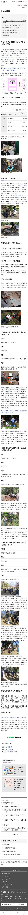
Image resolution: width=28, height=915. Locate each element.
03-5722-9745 (10, 749)
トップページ (3, 861)
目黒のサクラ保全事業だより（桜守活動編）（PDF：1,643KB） (14, 69)
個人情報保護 (6, 873)
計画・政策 (14, 861)
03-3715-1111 (9, 898)
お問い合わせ (6, 887)
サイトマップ (6, 879)
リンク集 (4, 881)
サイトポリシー (6, 876)
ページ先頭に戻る (14, 870)
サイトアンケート (7, 884)
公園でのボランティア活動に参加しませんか (13, 717)
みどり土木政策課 (7, 747)
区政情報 (9, 861)
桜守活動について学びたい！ (11, 30)
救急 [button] (26, 1)
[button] (12, 1)
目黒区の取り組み (21, 861)
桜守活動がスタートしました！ (12, 27)
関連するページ (7, 35)
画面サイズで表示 (22, 109)
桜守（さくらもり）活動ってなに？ (13, 25)
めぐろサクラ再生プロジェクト (9, 57)
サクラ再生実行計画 (15, 195)
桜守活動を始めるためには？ (11, 32)
